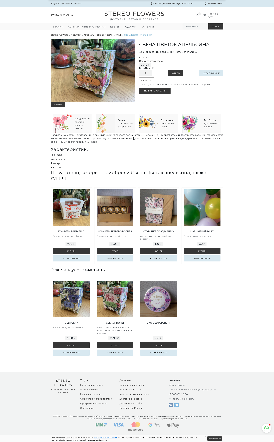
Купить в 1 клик (211, 73)
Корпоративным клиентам (87, 26)
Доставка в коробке (131, 403)
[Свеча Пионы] (115, 293)
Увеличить (58, 104)
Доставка (65, 3)
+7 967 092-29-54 (62, 15)
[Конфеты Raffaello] (71, 202)
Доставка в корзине (130, 398)
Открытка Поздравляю (158, 231)
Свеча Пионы (115, 322)
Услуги (54, 3)
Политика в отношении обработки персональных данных (164, 419)
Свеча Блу (71, 322)
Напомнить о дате (90, 394)
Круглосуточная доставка (134, 394)
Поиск (216, 26)
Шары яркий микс (202, 231)
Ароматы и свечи (94, 35)
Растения (147, 26)
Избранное (146, 80)
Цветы (114, 26)
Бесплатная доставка (131, 385)
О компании (87, 408)
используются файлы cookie (105, 438)
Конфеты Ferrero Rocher (115, 231)
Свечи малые (113, 35)
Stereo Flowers (59, 35)
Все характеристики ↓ (152, 61)
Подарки (129, 26)
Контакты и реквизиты (181, 398)
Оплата (77, 3)
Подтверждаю (214, 438)
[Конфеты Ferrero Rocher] (115, 202)
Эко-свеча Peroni (158, 322)
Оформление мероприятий (96, 398)
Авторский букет (89, 389)
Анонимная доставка (131, 389)
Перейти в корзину (155, 91)
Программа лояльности (93, 403)
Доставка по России (131, 408)
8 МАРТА (58, 26)
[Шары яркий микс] (202, 202)
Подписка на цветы (91, 385)
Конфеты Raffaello (71, 231)
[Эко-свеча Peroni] (158, 293)
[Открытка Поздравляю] (158, 202)
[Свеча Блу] (71, 293)
